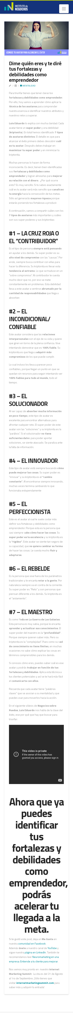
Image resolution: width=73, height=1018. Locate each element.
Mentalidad (29, 85)
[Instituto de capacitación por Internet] (16, 6)
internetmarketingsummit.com (35, 983)
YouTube (52, 948)
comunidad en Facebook (32, 943)
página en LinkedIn (35, 952)
